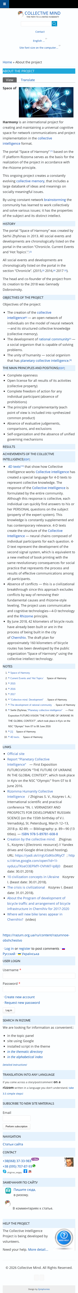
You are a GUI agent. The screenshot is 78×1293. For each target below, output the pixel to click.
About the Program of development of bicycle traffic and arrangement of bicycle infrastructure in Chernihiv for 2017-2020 (38, 903)
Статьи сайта (13, 1144)
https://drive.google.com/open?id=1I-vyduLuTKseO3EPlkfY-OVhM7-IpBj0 (41, 860)
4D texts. (15, 737)
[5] (65, 270)
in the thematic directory (25, 1051)
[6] (26, 317)
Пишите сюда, (25, 1189)
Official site (15, 753)
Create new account (20, 997)
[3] (43, 270)
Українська (30, 953)
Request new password (22, 1002)
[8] (70, 360)
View (11, 80)
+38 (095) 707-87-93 (17, 1166)
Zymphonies (44, 1289)
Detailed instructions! (15, 1064)
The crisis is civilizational (26, 887)
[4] (54, 270)
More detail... (38, 1249)
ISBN (25, 834)
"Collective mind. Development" (27, 700)
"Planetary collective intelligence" (44, 710)
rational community (54, 339)
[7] (70, 338)
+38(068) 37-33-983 (17, 1160)
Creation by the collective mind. (31, 839)
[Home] (20, 14)
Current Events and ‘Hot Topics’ (27, 678)
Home (7, 62)
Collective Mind (43, 13)
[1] (51, 151)
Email (7, 1112)
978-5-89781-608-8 (44, 834)
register (24, 948)
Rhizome (26, 616)
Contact (40, 31)
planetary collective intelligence (44, 360)
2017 (12, 694)
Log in (9, 948)
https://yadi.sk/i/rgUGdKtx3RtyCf (39, 855)
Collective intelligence (52, 471)
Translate (28, 80)
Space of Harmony (20, 673)
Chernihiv (18, 637)
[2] (30, 251)
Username (12, 970)
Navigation (4, 4)
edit (61, 368)
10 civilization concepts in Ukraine (33, 876)
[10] (22, 466)
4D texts (14, 466)
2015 (12, 683)
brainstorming (55, 199)
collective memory (30, 181)
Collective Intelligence (48, 487)
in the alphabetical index (25, 1056)
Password (11, 983)
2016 (12, 689)
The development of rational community (31, 705)
